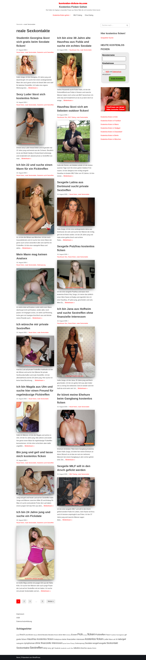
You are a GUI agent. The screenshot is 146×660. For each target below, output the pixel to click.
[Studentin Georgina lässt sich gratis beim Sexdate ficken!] (35, 65)
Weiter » (51, 601)
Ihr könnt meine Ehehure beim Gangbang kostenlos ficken (74, 398)
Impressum (20, 614)
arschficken (29, 635)
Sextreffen (36, 647)
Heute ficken (20, 52)
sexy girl (51, 648)
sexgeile (102, 643)
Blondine (45, 635)
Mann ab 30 (113, 639)
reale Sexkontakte (30, 52)
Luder (106, 639)
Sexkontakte (22, 647)
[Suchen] (127, 25)
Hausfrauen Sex (74, 50)
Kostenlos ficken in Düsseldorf (111, 132)
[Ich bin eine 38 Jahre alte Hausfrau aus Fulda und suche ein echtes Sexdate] (76, 69)
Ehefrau (68, 635)
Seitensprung (41, 265)
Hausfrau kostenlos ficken (40, 639)
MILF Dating (77, 15)
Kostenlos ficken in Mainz (110, 124)
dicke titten (62, 635)
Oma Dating (89, 15)
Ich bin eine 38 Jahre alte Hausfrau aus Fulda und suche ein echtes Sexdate (74, 41)
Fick (80, 634)
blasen (36, 635)
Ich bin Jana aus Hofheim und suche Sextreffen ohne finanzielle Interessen (75, 312)
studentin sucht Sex (67, 648)
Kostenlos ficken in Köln (109, 117)
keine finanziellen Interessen (73, 639)
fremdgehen (120, 635)
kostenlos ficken (94, 638)
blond (40, 635)
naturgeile (19, 643)
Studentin (57, 648)
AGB (18, 618)
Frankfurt (113, 635)
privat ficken (66, 643)
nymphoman (29, 643)
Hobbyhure (58, 639)
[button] (70, 15)
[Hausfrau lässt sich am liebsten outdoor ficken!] (76, 141)
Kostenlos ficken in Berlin (110, 135)
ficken (91, 634)
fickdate (85, 634)
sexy (45, 648)
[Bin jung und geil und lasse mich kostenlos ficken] (35, 480)
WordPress (36, 657)
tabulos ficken (91, 648)
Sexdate (88, 643)
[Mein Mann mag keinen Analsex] (35, 286)
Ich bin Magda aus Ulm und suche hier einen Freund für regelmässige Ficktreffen (34, 390)
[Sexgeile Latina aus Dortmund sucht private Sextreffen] (76, 212)
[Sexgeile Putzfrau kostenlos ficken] (76, 274)
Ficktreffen (100, 634)
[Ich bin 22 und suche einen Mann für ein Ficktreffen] (35, 206)
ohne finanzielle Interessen (49, 643)
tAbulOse (83, 648)
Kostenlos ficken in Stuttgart (110, 128)
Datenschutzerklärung (24, 621)
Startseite (19, 24)
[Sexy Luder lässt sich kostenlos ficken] (35, 126)
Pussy (72, 643)
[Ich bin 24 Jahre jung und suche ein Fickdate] (35, 553)
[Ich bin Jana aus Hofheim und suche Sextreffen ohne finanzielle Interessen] (76, 352)
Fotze (108, 635)
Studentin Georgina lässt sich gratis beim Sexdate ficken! (33, 41)
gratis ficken (21, 639)
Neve (18, 657)
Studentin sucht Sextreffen (45, 52)
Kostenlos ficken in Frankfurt (111, 121)
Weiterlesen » (33, 88)
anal (17, 635)
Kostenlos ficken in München (111, 139)
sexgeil (95, 643)
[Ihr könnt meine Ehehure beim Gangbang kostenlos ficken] (76, 428)
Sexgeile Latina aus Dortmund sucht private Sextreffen (73, 186)
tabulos (77, 648)
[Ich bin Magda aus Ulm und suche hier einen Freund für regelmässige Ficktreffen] (35, 417)
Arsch (22, 634)
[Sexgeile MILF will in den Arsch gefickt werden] (76, 491)
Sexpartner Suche (107, 38)
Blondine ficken (53, 635)
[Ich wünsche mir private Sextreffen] (35, 351)
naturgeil (122, 639)
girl (126, 635)
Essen (74, 634)
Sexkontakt (112, 643)
